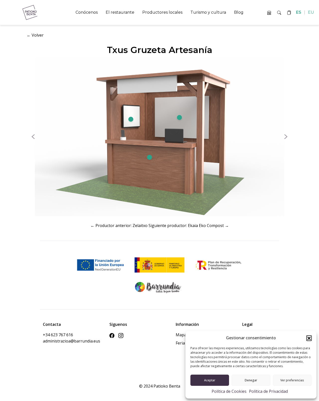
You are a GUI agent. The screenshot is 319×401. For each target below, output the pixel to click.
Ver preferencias (292, 380)
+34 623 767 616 (58, 335)
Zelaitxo (140, 225)
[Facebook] (111, 336)
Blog (238, 12)
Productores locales (162, 12)
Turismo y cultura (208, 12)
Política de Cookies (229, 391)
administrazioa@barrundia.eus (60, 341)
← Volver (35, 35)
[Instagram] (120, 336)
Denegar (251, 380)
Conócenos (87, 12)
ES (299, 12)
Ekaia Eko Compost (206, 225)
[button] (309, 338)
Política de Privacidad (268, 391)
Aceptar (209, 380)
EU (311, 12)
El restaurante (120, 12)
